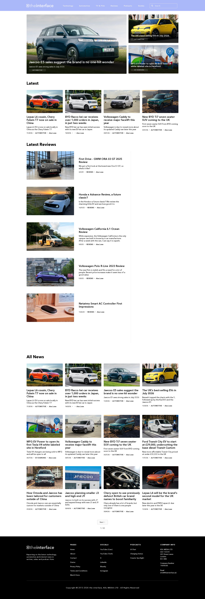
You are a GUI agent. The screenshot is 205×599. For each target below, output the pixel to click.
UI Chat (133, 549)
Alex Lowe (52, 133)
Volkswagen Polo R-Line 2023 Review (102, 266)
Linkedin (103, 562)
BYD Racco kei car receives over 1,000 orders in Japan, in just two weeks (82, 120)
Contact (73, 558)
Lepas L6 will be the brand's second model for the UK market (159, 496)
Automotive (84, 6)
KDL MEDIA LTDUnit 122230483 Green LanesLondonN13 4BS (166, 554)
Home (72, 549)
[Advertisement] (156, 195)
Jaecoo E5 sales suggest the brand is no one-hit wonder (121, 392)
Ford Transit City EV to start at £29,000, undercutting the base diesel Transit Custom (159, 444)
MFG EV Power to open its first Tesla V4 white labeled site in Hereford (43, 444)
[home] (51, 5)
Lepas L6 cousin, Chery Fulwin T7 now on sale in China (42, 120)
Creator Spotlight (137, 558)
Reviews (114, 6)
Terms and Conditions (78, 571)
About (72, 554)
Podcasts (128, 6)
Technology (68, 6)
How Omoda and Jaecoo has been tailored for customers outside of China (44, 496)
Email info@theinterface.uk (168, 571)
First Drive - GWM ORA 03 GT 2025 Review (100, 160)
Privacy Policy (75, 566)
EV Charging (139, 70)
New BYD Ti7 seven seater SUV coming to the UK (158, 118)
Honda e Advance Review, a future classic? (100, 196)
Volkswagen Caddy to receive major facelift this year (119, 120)
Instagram (104, 571)
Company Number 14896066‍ (167, 564)
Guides (141, 6)
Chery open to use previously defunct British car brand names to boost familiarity (122, 496)
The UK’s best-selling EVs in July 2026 (159, 392)
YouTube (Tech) (106, 554)
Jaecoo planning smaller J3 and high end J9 (82, 494)
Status (72, 562)
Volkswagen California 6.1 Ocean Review (99, 230)
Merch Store (75, 575)
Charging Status (136, 554)
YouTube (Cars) (106, 549)
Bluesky (103, 566)
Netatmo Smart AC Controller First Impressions (100, 305)
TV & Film (100, 6)
